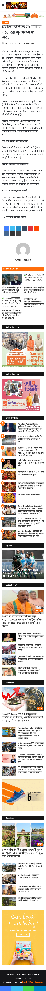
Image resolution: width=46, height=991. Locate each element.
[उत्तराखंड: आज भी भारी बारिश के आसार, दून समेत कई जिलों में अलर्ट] (9, 440)
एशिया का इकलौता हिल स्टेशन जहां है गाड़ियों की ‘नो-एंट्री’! (30, 899)
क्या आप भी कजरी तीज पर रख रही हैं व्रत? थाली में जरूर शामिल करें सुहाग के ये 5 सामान (31, 485)
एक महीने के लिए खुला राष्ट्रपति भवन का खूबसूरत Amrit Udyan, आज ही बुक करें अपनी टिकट (22, 853)
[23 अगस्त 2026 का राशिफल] (9, 498)
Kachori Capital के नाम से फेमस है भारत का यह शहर (28, 876)
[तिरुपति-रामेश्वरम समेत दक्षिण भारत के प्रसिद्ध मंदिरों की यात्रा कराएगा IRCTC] (9, 890)
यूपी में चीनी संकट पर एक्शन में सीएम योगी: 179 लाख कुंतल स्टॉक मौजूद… (31, 463)
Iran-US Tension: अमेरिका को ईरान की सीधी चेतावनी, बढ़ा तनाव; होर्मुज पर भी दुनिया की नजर (31, 533)
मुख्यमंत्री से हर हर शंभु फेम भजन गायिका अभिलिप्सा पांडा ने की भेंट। (34, 290)
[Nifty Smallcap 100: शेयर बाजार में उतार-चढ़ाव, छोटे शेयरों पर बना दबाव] (9, 747)
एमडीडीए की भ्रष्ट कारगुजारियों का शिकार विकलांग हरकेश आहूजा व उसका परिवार (34, 303)
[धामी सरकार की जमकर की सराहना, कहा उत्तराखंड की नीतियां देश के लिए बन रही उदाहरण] (12, 302)
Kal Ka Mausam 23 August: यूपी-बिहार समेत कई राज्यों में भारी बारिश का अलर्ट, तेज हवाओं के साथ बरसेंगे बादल (31, 522)
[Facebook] (6, 228)
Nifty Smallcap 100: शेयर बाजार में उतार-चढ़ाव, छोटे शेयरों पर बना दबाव (31, 746)
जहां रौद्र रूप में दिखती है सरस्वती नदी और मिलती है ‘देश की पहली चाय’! (30, 866)
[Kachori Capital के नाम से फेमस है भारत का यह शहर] (9, 879)
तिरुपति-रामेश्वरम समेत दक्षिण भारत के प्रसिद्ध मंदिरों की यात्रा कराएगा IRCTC (29, 889)
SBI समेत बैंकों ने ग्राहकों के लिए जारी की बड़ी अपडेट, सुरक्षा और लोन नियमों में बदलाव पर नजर (30, 769)
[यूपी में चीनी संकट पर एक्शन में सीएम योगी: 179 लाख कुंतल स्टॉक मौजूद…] (9, 464)
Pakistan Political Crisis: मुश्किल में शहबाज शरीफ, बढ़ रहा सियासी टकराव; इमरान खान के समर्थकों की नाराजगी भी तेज (30, 428)
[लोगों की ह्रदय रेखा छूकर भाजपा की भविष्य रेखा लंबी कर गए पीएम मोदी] (12, 279)
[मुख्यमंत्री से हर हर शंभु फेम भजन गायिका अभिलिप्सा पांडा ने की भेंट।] (34, 279)
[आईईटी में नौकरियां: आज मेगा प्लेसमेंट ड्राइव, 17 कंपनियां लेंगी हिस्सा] (9, 649)
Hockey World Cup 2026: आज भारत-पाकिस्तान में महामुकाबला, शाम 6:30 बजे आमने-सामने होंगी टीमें (22, 573)
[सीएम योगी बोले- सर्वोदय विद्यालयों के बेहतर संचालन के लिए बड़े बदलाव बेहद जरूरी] (9, 671)
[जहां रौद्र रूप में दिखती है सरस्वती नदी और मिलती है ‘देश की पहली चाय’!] (9, 867)
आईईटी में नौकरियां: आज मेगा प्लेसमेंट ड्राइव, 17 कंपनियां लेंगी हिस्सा (30, 647)
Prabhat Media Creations (32, 982)
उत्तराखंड (5, 22)
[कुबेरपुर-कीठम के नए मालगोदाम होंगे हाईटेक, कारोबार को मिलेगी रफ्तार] (9, 660)
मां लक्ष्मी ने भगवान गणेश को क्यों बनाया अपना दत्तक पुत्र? (31, 473)
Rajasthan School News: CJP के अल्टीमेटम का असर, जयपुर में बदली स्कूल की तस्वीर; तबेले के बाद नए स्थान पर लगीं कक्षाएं (30, 510)
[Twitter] (12, 228)
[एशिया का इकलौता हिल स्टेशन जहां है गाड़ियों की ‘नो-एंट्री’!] (9, 901)
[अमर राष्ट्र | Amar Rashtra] (16, 5)
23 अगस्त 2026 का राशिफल (29, 494)
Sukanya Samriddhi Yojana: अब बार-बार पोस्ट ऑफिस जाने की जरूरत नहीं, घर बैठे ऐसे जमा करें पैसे (31, 758)
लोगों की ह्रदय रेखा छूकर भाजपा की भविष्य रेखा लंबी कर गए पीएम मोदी (11, 290)
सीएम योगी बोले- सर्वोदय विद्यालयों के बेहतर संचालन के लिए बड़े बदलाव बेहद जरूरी (29, 670)
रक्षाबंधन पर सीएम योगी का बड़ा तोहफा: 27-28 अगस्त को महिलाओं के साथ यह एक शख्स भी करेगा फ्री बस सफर (31, 452)
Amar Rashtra (10, 43)
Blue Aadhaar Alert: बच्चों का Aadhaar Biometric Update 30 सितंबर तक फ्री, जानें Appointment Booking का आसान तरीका (30, 733)
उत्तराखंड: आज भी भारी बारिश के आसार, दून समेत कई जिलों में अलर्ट (30, 439)
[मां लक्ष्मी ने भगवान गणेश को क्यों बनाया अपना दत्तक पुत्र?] (9, 475)
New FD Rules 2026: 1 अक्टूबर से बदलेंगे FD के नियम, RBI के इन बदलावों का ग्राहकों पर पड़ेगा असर (22, 717)
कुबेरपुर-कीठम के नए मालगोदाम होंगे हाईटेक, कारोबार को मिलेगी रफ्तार (31, 659)
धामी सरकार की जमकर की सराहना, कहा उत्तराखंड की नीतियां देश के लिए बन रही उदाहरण (11, 314)
